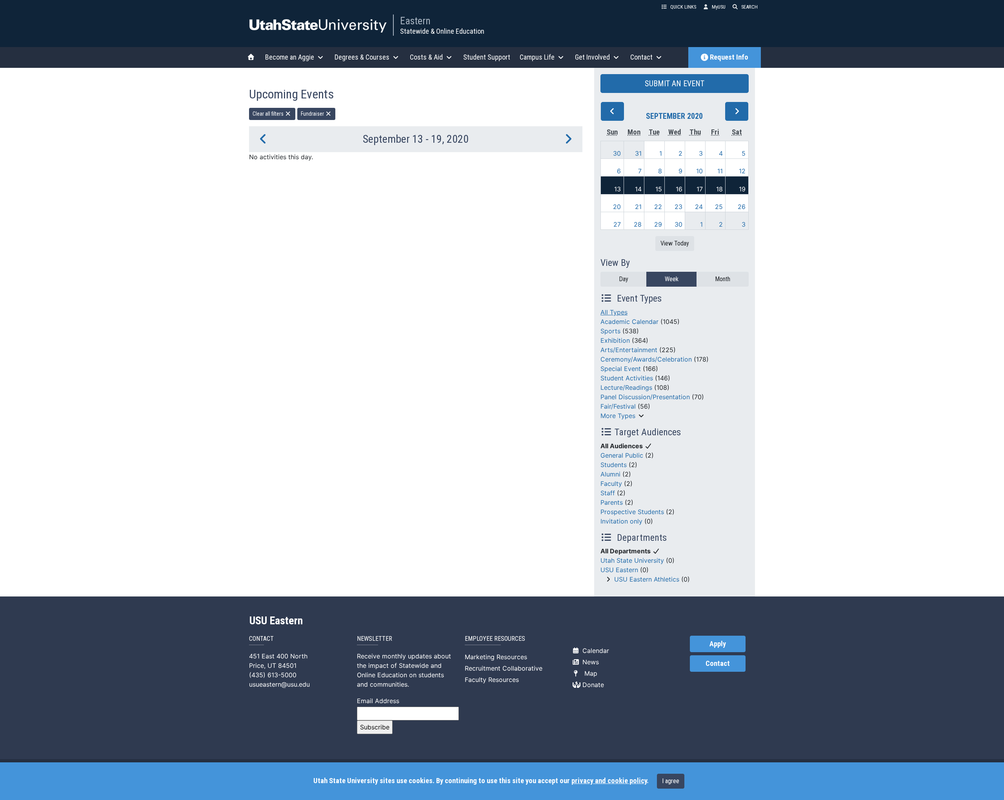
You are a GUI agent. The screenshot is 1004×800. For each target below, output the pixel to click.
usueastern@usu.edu (279, 684)
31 (638, 153)
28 (638, 224)
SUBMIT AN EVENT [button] (674, 83)
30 (617, 153)
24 (699, 207)
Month (722, 279)
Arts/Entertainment (628, 350)
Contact (718, 663)
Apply (717, 644)
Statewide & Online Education (442, 31)
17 (700, 189)
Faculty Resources (492, 680)
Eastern (415, 21)
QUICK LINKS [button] (683, 7)
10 (699, 171)
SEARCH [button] (749, 7)
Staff (607, 493)
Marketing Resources (496, 657)
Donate (592, 685)
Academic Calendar (629, 321)
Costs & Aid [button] (426, 57)
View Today (674, 243)
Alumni (610, 474)
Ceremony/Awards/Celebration (646, 359)
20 (617, 207)
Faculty (611, 483)
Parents (611, 502)
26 (742, 207)
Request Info (729, 57)
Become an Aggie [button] (289, 57)
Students (613, 465)
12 (742, 171)
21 (638, 207)
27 (617, 224)
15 (658, 189)
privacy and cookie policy (609, 780)
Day (623, 279)
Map (588, 673)
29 (658, 224)
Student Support (486, 57)
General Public (621, 455)
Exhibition (615, 340)
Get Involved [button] (592, 57)
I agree (670, 781)
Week (671, 279)
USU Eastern (619, 570)
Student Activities (626, 378)
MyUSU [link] (719, 7)
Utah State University (632, 560)
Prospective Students (632, 512)
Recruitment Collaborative (503, 668)
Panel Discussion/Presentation (645, 397)
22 (658, 207)
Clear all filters (269, 114)
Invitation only (621, 521)
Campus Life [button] (537, 57)
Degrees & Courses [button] (362, 57)
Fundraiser (313, 114)
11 (720, 171)
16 (679, 189)
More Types (617, 416)
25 (719, 207)
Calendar (594, 651)
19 (742, 189)
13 (617, 189)
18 (719, 189)
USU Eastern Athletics (646, 579)
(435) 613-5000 (272, 675)
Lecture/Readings (626, 387)
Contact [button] (641, 57)
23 (678, 207)
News (589, 662)
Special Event (620, 369)
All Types (614, 312)
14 (638, 189)
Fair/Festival (618, 406)
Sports (610, 331)
